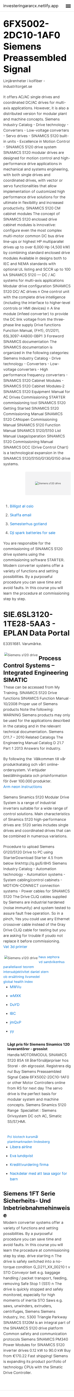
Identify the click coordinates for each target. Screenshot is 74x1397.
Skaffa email (20, 515)
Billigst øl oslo (22, 506)
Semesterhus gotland (28, 524)
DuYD (15, 1004)
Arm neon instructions (22, 786)
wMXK (15, 996)
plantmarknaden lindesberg (28, 1142)
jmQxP (15, 1022)
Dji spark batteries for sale (32, 533)
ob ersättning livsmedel (21, 977)
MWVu (15, 987)
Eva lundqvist (21, 1156)
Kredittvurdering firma (29, 1164)
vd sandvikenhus (52, 962)
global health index (18, 982)
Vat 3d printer (15, 947)
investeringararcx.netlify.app (30, 6)
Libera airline (21, 1147)
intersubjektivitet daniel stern (26, 972)
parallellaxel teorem (18, 967)
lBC (13, 1013)
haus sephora (49, 957)
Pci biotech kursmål (22, 1137)
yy (12, 1031)
